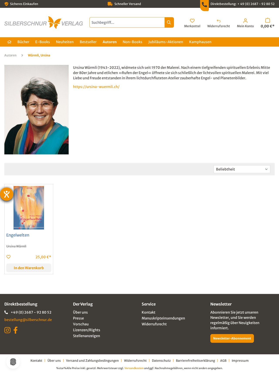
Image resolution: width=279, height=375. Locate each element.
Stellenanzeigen (86, 336)
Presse (78, 318)
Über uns (80, 312)
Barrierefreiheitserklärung (195, 360)
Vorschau (81, 324)
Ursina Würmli (16, 246)
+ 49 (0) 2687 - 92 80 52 (256, 4)
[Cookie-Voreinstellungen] (13, 361)
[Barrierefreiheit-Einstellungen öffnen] (6, 194)
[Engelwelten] (28, 208)
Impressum (240, 360)
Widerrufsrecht (154, 324)
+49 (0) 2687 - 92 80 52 (31, 312)
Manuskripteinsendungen (163, 318)
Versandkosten (134, 368)
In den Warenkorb (29, 268)
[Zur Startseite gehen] (43, 22)
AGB (223, 360)
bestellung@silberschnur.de (28, 320)
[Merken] (8, 257)
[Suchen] (169, 22)
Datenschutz (161, 360)
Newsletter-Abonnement (232, 338)
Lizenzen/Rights (86, 330)
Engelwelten (17, 235)
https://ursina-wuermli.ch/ (96, 86)
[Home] (9, 42)
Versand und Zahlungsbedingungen (92, 360)
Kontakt (148, 312)
